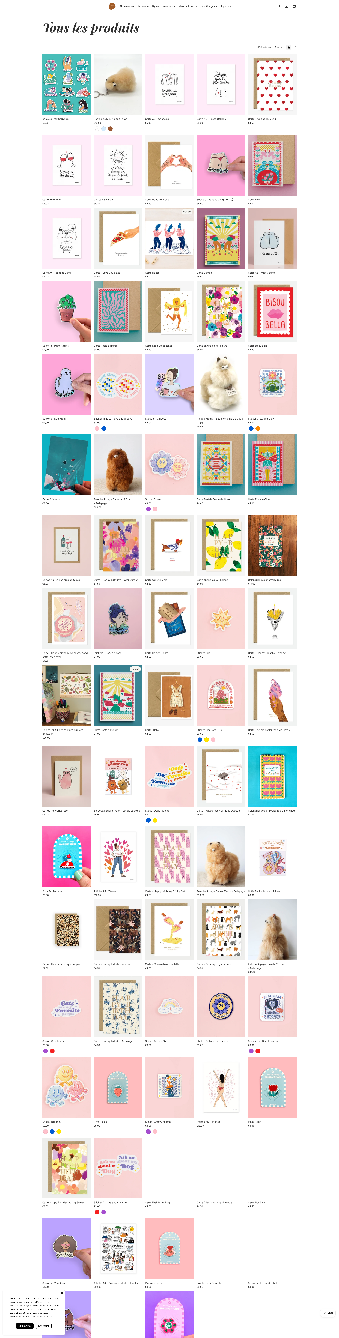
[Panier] (294, 6)
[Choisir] (85, 109)
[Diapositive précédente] (47, 84)
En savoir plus (42, 1317)
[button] (279, 47)
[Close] (62, 1293)
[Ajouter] (188, 109)
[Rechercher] (279, 6)
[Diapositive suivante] (85, 84)
